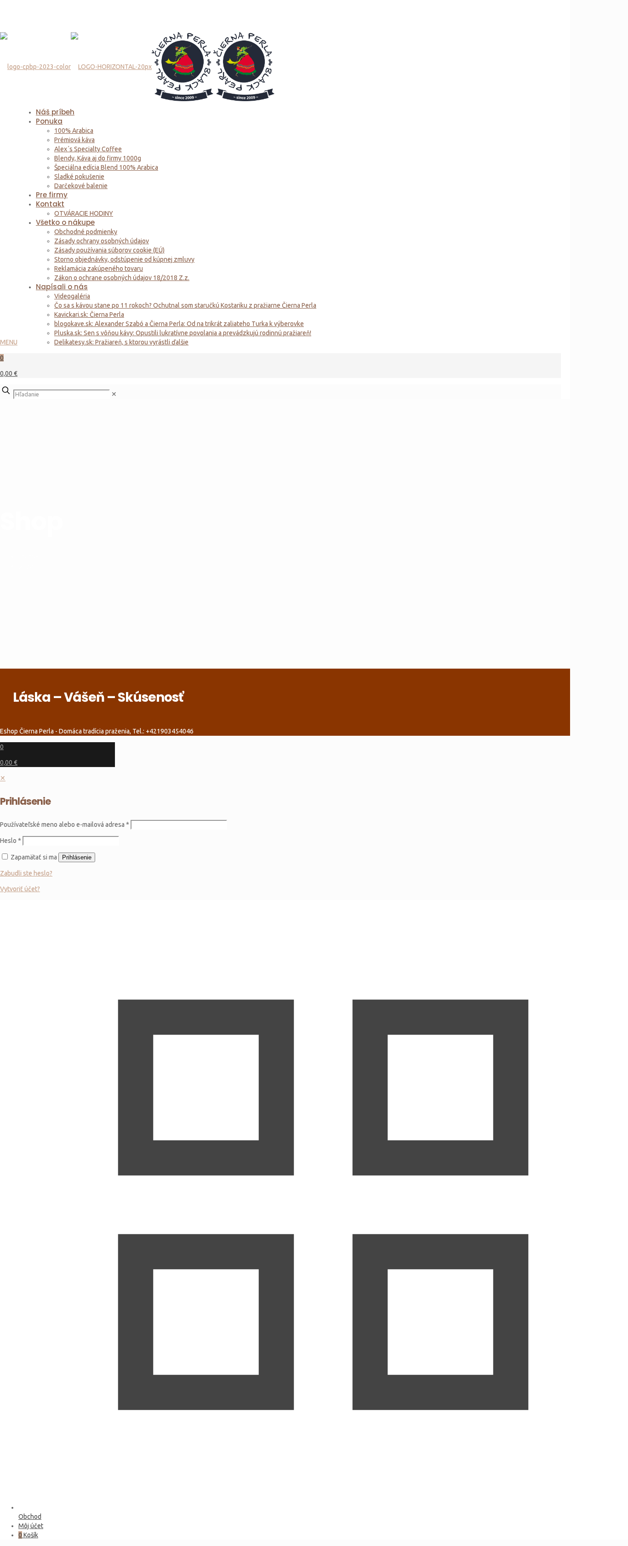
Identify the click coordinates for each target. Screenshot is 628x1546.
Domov (28, 556)
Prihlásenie (76, 857)
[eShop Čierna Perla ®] (137, 50)
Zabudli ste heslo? (26, 873)
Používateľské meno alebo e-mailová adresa (64, 824)
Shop (25, 565)
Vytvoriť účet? (20, 889)
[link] (114, 394)
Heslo (10, 840)
